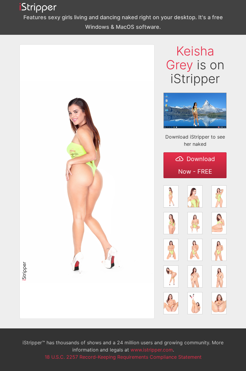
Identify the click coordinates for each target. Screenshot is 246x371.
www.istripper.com (151, 350)
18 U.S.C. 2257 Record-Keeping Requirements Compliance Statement (123, 357)
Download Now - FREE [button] (196, 165)
